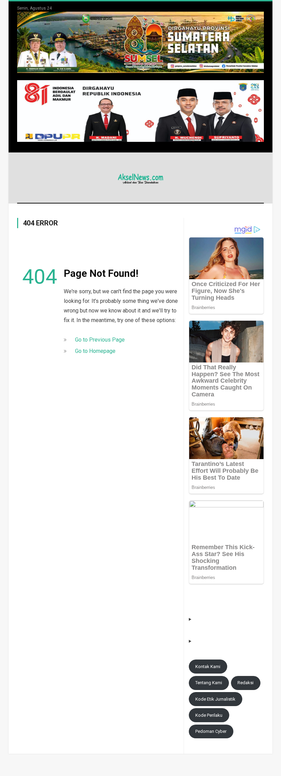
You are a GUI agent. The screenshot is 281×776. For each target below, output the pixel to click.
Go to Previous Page (100, 339)
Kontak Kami (207, 666)
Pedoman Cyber (211, 731)
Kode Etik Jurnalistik (215, 699)
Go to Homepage (95, 351)
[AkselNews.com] (140, 177)
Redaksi (245, 682)
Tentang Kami (208, 682)
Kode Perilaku (208, 715)
